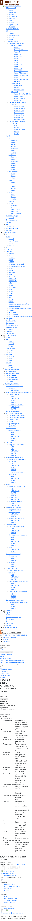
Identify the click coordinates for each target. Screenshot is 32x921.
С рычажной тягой (15, 394)
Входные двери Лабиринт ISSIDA (20, 308)
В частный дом (11, 321)
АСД (7, 247)
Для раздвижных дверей (17, 415)
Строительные (11, 375)
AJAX (12, 396)
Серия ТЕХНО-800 (20, 98)
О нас (6, 896)
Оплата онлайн (9, 902)
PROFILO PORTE (16, 46)
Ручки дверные (14, 424)
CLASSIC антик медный (16, 264)
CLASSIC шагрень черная (17, 266)
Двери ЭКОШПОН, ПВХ (16, 44)
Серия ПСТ (18, 67)
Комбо (16, 128)
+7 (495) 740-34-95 (8, 635)
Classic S (11, 39)
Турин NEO (12, 12)
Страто (16, 132)
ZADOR (8, 31)
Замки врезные (11, 428)
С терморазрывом (12, 325)
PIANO (11, 285)
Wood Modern (16, 214)
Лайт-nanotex (19, 90)
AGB (12, 432)
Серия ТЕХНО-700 (20, 96)
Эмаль (11, 193)
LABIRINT (9, 251)
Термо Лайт (13, 312)
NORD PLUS (13, 281)
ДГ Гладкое (18, 86)
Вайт (16, 125)
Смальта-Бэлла (19, 107)
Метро (6, 891)
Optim (11, 243)
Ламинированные (12, 220)
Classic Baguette (14, 35)
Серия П (17, 48)
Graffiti (13, 146)
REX (7, 235)
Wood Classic (15, 209)
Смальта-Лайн (19, 113)
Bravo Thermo (13, 241)
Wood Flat (14, 212)
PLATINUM (12, 287)
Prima (13, 151)
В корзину (4, 699)
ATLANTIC (12, 258)
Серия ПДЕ (18, 56)
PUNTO (13, 403)
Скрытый (9, 613)
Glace (13, 178)
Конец (23, 864)
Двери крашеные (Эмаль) (17, 102)
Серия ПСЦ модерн (21, 73)
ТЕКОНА (14, 104)
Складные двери (10, 335)
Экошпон (9, 230)
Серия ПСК (18, 62)
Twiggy (13, 153)
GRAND (11, 268)
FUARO (13, 401)
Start (13, 184)
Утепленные (10, 333)
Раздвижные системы (13, 508)
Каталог (5, 639)
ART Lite (11, 37)
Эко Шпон (12, 155)
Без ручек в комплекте (16, 445)
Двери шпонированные (17, 121)
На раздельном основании (18, 535)
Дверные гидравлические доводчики (18, 392)
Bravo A (14, 140)
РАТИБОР (9, 249)
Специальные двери (12, 369)
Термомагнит (13, 314)
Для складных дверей (13, 411)
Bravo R (11, 239)
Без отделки (13, 377)
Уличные (9, 331)
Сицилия (12, 18)
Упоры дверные (11, 569)
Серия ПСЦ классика (21, 71)
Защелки (9, 443)
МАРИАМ (14, 92)
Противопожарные (12, 373)
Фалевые (12, 562)
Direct (13, 176)
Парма (11, 20)
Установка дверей (11, 627)
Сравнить (3, 701)
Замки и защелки (14, 419)
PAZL (10, 283)
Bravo (13, 195)
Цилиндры (12, 426)
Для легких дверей (15, 430)
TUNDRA (11, 298)
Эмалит (8, 363)
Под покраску (10, 619)
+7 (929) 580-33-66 (21, 635)
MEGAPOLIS (13, 277)
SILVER (11, 291)
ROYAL (11, 289)
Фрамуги (12, 27)
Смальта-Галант (19, 109)
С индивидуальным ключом (18, 602)
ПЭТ (10, 138)
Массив (11, 201)
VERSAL (11, 302)
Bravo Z (11, 245)
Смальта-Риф (18, 117)
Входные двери (10, 233)
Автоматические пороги (14, 386)
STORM (11, 293)
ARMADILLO (15, 390)
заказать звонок (6, 652)
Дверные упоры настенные (18, 592)
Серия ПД (17, 54)
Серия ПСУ (18, 69)
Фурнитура (8, 888)
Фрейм (16, 134)
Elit (12, 207)
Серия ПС (17, 58)
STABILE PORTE (16, 83)
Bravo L (11, 359)
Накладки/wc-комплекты (14, 457)
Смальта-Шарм (19, 119)
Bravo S (13, 163)
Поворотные (13, 556)
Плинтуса (8, 611)
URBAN (11, 300)
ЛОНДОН (12, 310)
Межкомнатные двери (13, 6)
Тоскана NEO (13, 16)
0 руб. (4, 647)
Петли (11, 422)
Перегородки (13, 25)
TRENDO (11, 296)
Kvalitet (11, 33)
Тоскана (11, 14)
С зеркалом (10, 323)
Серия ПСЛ (18, 65)
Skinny (13, 170)
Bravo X (13, 142)
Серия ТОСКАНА (19, 100)
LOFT (10, 275)
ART (10, 256)
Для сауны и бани (12, 371)
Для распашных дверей (17, 417)
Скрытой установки (15, 501)
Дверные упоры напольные (18, 581)
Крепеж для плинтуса (13, 617)
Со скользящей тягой (16, 405)
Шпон (11, 203)
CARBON (11, 262)
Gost (13, 174)
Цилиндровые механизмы (15, 600)
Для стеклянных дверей (14, 413)
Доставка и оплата (9, 637)
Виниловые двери (12, 216)
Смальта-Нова (19, 115)
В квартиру (9, 319)
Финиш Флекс (13, 172)
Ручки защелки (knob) (13, 554)
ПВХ (7, 224)
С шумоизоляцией (12, 327)
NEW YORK (12, 279)
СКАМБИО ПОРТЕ (12, 41)
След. (17, 864)
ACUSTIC (11, 254)
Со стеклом (10, 329)
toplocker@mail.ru (10, 876)
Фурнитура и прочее (12, 384)
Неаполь (12, 23)
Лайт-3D (17, 88)
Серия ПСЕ (18, 60)
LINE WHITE (12, 272)
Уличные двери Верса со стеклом (20, 317)
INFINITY (11, 270)
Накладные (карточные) (17, 487)
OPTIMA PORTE (11, 8)
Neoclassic (14, 149)
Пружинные (13, 497)
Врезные (12, 388)
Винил (11, 180)
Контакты (6, 641)
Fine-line (14, 205)
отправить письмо (8, 908)
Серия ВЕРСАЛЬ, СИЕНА (22, 94)
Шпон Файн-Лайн (12, 228)
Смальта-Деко (19, 111)
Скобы (11, 548)
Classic (13, 144)
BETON (11, 260)
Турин (11, 10)
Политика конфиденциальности (12, 913)
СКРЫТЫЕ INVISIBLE (12, 29)
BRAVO (8, 136)
